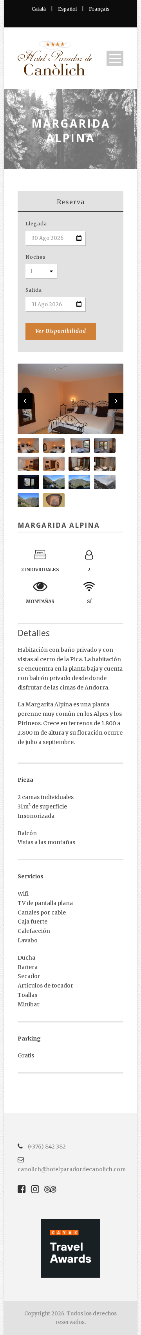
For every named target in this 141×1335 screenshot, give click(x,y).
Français (99, 9)
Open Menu (115, 58)
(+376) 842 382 (46, 1146)
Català (39, 9)
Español (67, 9)
